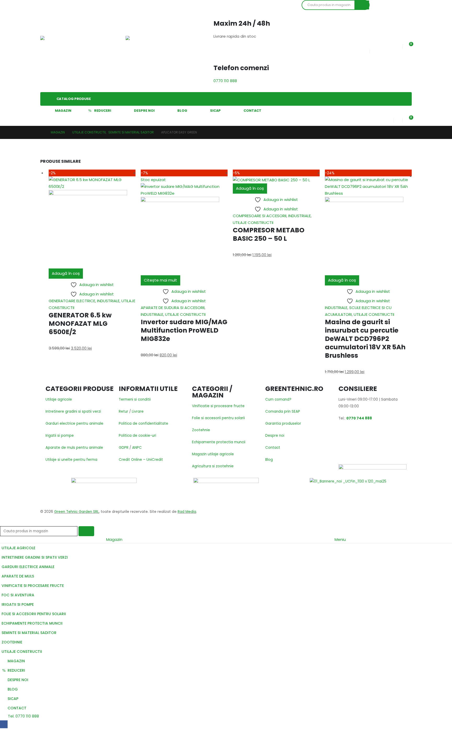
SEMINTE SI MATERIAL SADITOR (29, 632)
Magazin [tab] (114, 539)
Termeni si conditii (135, 399)
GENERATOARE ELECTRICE (72, 301)
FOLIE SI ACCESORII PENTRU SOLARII (34, 613)
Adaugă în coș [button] (66, 273)
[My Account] (389, 118)
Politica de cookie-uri (137, 435)
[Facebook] (4, 724)
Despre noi (274, 435)
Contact (272, 447)
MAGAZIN (63, 110)
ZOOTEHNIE (12, 642)
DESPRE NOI (144, 110)
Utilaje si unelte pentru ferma (71, 459)
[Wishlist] (398, 45)
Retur (123, 411)
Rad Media (187, 511)
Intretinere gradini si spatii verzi (73, 411)
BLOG (182, 110)
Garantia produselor (283, 423)
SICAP (215, 110)
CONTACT (252, 110)
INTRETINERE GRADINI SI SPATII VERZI (35, 557)
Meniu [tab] (340, 539)
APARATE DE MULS (18, 576)
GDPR (123, 447)
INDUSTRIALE (108, 301)
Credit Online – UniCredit (141, 459)
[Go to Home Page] (41, 132)
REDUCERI (102, 110)
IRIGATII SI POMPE (18, 604)
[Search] (361, 5)
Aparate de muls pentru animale (74, 447)
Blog (269, 459)
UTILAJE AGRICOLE (18, 548)
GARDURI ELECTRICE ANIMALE (28, 566)
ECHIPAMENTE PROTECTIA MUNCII (32, 623)
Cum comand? (278, 399)
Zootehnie (201, 430)
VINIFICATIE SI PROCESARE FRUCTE (33, 585)
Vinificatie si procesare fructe (218, 405)
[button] (3, 522)
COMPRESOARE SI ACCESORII (259, 215)
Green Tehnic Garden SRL (76, 511)
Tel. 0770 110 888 (23, 716)
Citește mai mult (160, 280)
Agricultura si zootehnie (213, 466)
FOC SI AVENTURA (18, 595)
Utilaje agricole (59, 399)
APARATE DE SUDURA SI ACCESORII (173, 307)
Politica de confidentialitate (143, 423)
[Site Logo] (58, 46)
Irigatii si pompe (60, 435)
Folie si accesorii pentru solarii (218, 418)
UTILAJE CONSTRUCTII (185, 314)
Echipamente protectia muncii (218, 442)
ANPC (137, 447)
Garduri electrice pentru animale (74, 423)
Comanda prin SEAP (282, 411)
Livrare (138, 411)
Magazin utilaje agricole (213, 454)
